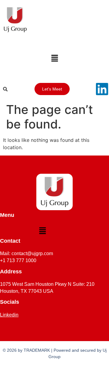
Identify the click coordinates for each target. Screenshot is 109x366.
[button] (54, 58)
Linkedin (9, 314)
